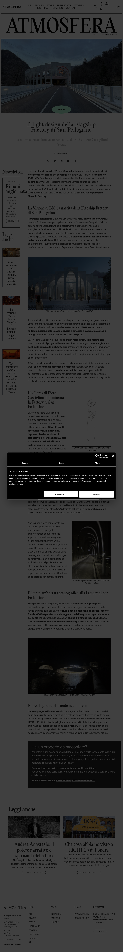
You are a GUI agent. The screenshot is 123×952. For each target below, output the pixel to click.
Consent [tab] (25, 463)
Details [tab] (62, 463)
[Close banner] (113, 456)
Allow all (96, 494)
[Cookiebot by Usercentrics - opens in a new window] (97, 456)
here (21, 484)
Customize (59, 494)
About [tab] (97, 463)
